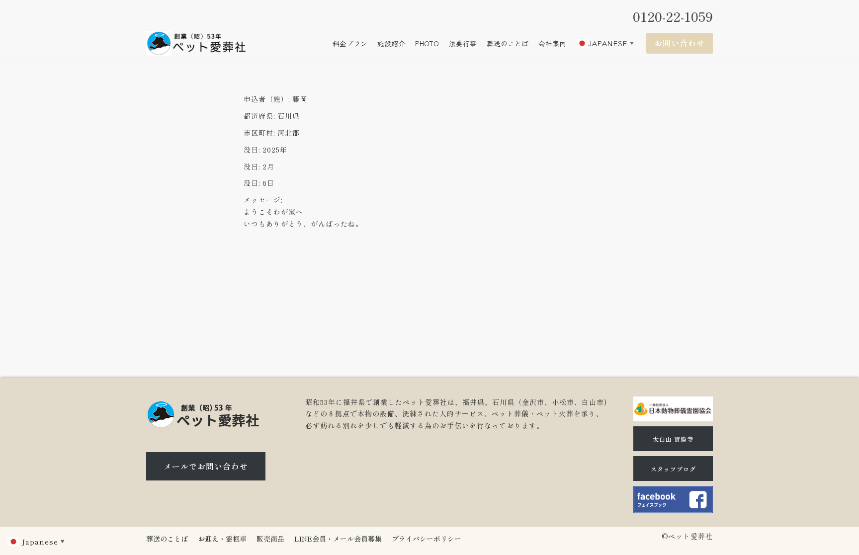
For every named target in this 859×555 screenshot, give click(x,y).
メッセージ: (263, 200)
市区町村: (259, 133)
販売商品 (270, 539)
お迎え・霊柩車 (222, 539)
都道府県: (259, 116)
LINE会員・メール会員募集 (338, 539)
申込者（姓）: (267, 99)
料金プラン (350, 43)
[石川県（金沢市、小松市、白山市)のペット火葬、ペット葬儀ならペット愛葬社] (196, 43)
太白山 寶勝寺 (673, 439)
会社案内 (552, 43)
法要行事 (463, 43)
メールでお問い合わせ (206, 466)
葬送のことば (507, 43)
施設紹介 (391, 43)
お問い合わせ (679, 43)
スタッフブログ (673, 469)
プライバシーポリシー (426, 539)
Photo (427, 43)
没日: (252, 150)
